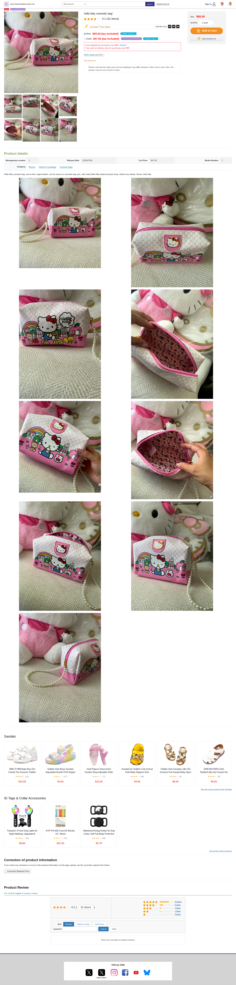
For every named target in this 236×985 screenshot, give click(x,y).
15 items (178, 902)
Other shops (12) (94, 55)
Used (121, 38)
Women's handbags (47, 167)
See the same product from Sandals (216, 789)
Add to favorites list (209, 39)
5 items (178, 905)
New (111, 33)
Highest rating (83, 924)
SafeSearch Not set (162, 4)
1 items (178, 911)
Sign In (208, 4)
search (150, 4)
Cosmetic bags (66, 167)
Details (123, 45)
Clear (114, 929)
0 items (178, 914)
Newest (68, 924)
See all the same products (220, 851)
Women (32, 167)
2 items (178, 908)
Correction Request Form (18, 871)
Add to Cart (209, 30)
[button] (230, 3)
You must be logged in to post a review (21, 893)
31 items (86, 907)
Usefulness (99, 924)
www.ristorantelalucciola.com (22, 4)
